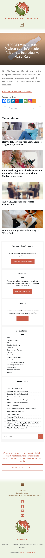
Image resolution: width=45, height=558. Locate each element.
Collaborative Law (13, 414)
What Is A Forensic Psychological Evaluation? (22, 400)
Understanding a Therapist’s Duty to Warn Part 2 (22, 223)
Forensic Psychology (14, 357)
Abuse (9, 338)
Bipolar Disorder (12, 420)
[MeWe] (21, 101)
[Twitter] (8, 101)
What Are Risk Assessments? (17, 428)
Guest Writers (12, 360)
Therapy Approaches (14, 369)
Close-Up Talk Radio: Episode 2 (17, 394)
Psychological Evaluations (15, 365)
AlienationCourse (13, 340)
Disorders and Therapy (14, 350)
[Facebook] (4, 101)
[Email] (26, 101)
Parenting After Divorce (15, 417)
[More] (34, 101)
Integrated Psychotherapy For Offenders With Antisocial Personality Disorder (23, 424)
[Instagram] (30, 101)
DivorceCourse (12, 355)
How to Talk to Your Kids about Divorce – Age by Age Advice (22, 135)
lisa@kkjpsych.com (22, 493)
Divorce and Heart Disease (16, 397)
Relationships (11, 367)
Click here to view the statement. (17, 91)
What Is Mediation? (13, 405)
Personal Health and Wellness (17, 362)
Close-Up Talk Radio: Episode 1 (17, 391)
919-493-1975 (22, 490)
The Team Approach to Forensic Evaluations (22, 195)
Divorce (9, 352)
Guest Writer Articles (14, 388)
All (8, 343)
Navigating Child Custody (15, 411)
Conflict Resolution (13, 345)
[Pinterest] (17, 101)
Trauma (9, 372)
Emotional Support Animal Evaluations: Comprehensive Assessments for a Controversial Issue (22, 164)
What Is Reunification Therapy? (17, 402)
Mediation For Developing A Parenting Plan (21, 408)
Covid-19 (10, 347)
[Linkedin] (13, 101)
